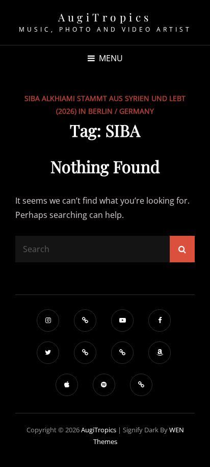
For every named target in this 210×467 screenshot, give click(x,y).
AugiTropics (105, 17)
